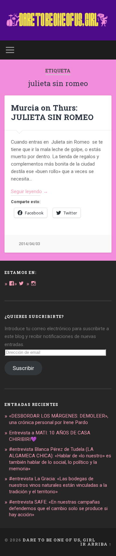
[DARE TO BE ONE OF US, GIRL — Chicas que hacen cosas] (58, 20)
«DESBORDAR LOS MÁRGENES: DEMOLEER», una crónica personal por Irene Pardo (58, 419)
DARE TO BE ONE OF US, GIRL (59, 539)
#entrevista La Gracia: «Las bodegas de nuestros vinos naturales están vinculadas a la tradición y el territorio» (58, 485)
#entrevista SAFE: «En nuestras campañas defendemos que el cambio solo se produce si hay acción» (58, 508)
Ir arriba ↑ (95, 544)
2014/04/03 (29, 243)
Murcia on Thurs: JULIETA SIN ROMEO (52, 112)
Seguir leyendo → (29, 191)
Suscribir (23, 368)
